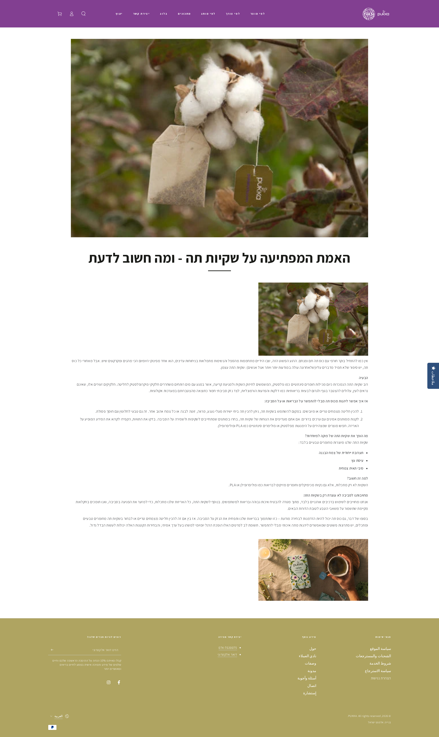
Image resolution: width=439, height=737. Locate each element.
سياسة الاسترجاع (378, 670)
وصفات (310, 663)
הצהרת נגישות (381, 678)
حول (312, 648)
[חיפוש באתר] (83, 14)
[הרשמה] (50, 650)
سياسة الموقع (380, 648)
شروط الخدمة (380, 663)
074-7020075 (228, 648)
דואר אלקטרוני (227, 654)
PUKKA (352, 716)
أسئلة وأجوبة (306, 678)
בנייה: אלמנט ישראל (379, 722)
